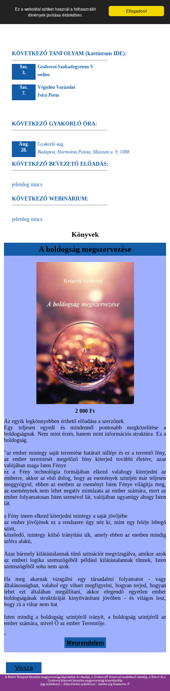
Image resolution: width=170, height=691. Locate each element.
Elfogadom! (136, 11)
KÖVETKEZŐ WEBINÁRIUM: (50, 199)
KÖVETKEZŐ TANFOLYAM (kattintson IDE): (69, 53)
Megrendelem (85, 642)
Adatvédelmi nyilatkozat (79, 684)
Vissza (24, 667)
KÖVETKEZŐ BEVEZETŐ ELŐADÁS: (60, 164)
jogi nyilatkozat (50, 684)
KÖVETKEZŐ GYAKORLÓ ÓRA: (54, 124)
